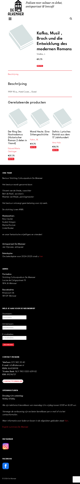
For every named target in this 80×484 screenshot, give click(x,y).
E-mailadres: (8, 334)
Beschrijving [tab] (13, 74)
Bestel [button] (11, 159)
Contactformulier (12, 381)
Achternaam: (8, 324)
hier (41, 256)
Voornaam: (7, 314)
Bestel (39, 66)
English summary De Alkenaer (15, 427)
